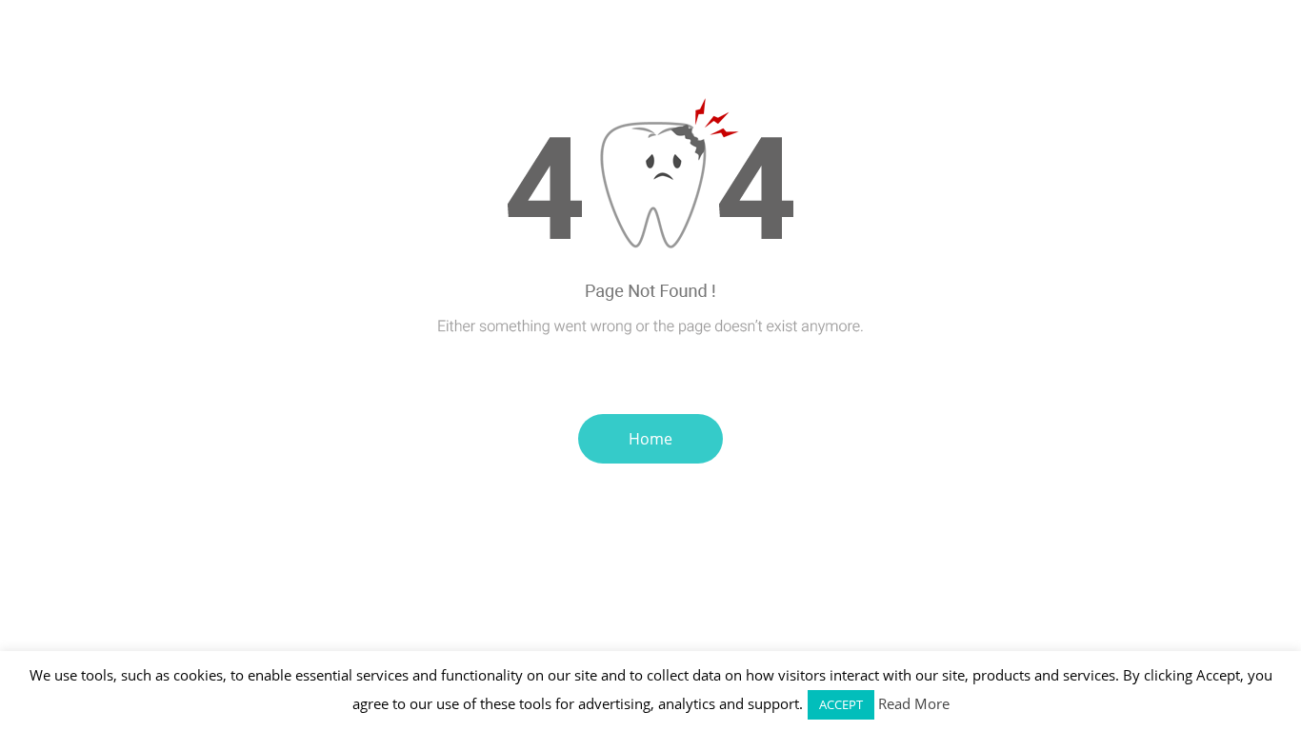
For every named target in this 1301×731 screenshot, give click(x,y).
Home (650, 438)
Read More (914, 703)
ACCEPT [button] (841, 704)
